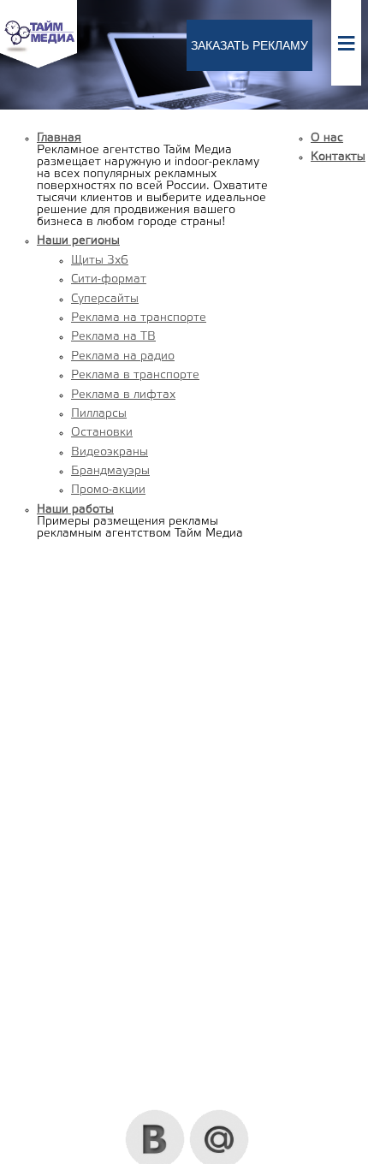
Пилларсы (99, 413)
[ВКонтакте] (155, 1116)
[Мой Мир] (219, 1116)
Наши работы (75, 509)
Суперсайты (105, 299)
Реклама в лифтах (123, 395)
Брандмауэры (110, 471)
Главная (59, 138)
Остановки (102, 432)
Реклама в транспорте (135, 375)
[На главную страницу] (38, 65)
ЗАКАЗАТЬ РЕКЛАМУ (249, 45)
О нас (327, 138)
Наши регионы (78, 240)
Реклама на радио (123, 356)
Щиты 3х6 (99, 260)
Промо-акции (108, 490)
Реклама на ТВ (113, 336)
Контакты (338, 157)
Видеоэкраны (109, 452)
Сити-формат (108, 279)
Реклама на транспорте (138, 318)
